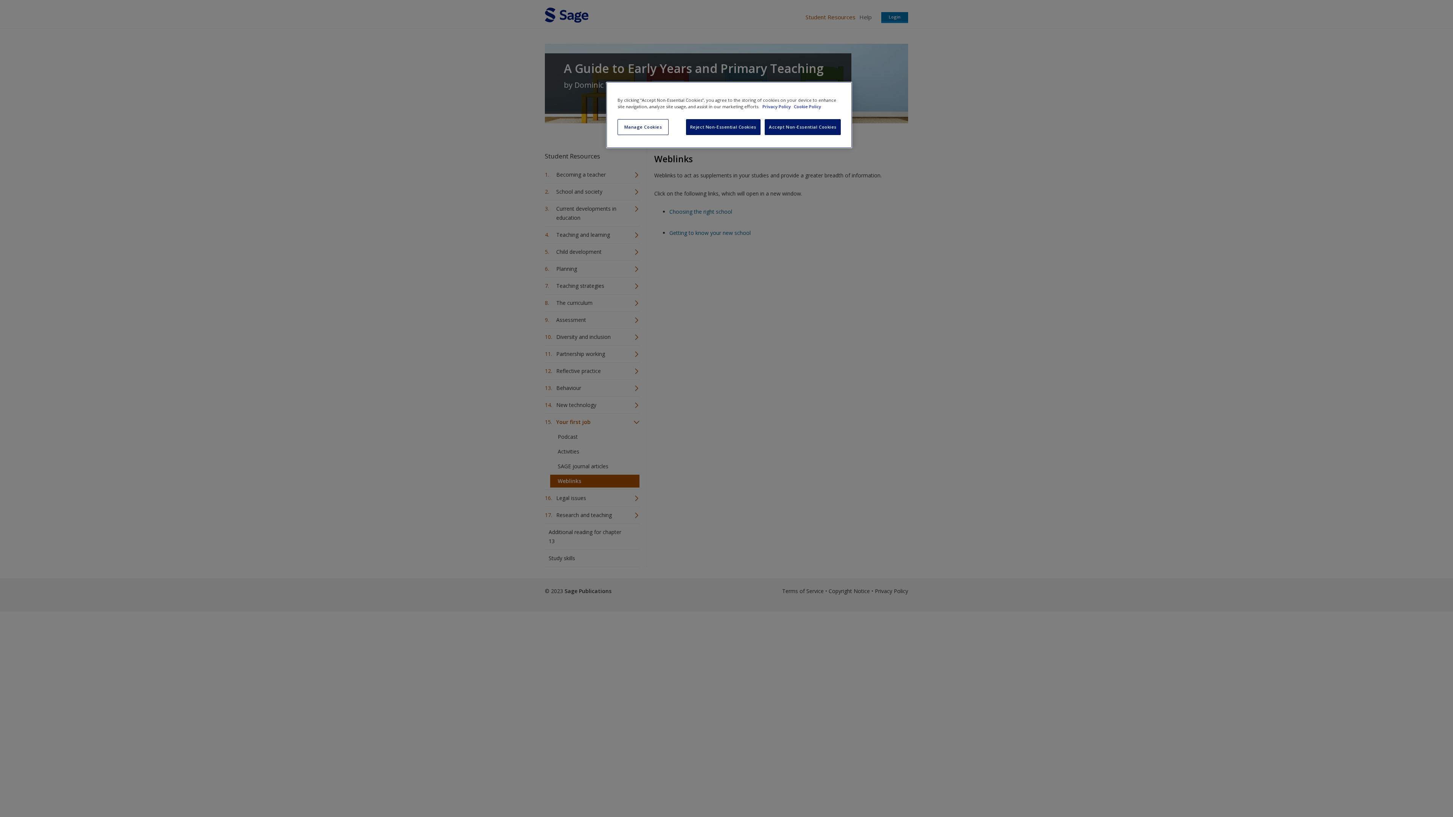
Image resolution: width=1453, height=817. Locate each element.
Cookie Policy (807, 106)
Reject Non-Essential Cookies (723, 127)
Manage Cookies (643, 127)
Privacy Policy (777, 106)
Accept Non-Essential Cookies (803, 127)
